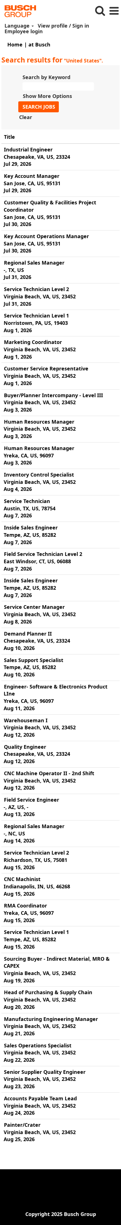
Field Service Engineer (31, 799)
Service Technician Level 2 (36, 289)
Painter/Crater (22, 1124)
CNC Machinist (22, 879)
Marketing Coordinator (33, 342)
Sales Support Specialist (33, 660)
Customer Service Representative (46, 368)
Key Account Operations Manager (46, 236)
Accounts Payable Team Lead (40, 1098)
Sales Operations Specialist (37, 1045)
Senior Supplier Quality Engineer (45, 1071)
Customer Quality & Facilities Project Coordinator (50, 206)
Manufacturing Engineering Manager (51, 1019)
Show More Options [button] (47, 96)
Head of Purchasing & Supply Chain (48, 992)
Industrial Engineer (28, 149)
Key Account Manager (31, 176)
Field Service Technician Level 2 (43, 554)
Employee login (24, 31)
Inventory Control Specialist (39, 474)
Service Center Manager (34, 606)
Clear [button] (25, 117)
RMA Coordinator (25, 905)
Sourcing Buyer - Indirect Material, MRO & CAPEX (57, 962)
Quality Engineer (25, 746)
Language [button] (18, 25)
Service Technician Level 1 (36, 315)
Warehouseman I (26, 720)
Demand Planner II (28, 633)
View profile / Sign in (63, 25)
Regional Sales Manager (34, 262)
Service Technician (27, 501)
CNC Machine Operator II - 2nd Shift (49, 773)
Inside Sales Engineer (31, 527)
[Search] (100, 11)
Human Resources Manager (39, 421)
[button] (114, 11)
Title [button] (9, 136)
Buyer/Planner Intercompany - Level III (53, 395)
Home (15, 44)
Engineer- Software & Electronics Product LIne (55, 690)
